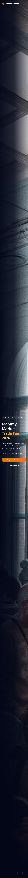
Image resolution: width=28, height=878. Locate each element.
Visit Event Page (14, 465)
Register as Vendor (13, 460)
